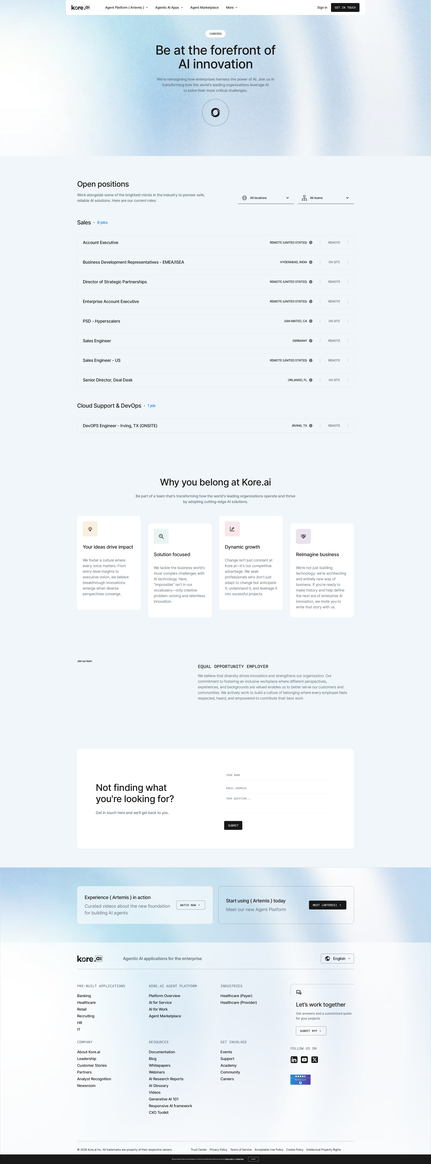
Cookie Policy (240, 1159)
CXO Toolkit (159, 1112)
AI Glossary (158, 1085)
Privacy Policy (229, 1159)
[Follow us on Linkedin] (294, 1059)
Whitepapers (159, 1065)
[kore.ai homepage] (80, 7)
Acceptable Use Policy (269, 1149)
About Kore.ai (88, 1052)
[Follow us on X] (314, 1059)
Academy (228, 1065)
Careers (227, 1079)
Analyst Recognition (94, 1079)
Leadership (86, 1058)
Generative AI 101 (163, 1099)
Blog (152, 1058)
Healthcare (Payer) (236, 995)
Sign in (322, 7)
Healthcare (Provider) (238, 1002)
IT (78, 1029)
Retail (81, 1009)
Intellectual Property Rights (323, 1149)
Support (227, 1058)
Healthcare (86, 1002)
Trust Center (199, 1149)
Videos (155, 1092)
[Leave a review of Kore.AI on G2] (300, 1079)
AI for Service (160, 1002)
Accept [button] (253, 1159)
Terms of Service (241, 1149)
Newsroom (86, 1085)
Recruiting (85, 1016)
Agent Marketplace (204, 7)
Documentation (162, 1052)
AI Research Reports (166, 1079)
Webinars (157, 1072)
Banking (84, 995)
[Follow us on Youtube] (304, 1059)
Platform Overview (164, 995)
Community (230, 1072)
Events (226, 1052)
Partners (84, 1072)
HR (79, 1022)
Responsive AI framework (170, 1106)
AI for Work (158, 1009)
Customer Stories (92, 1065)
